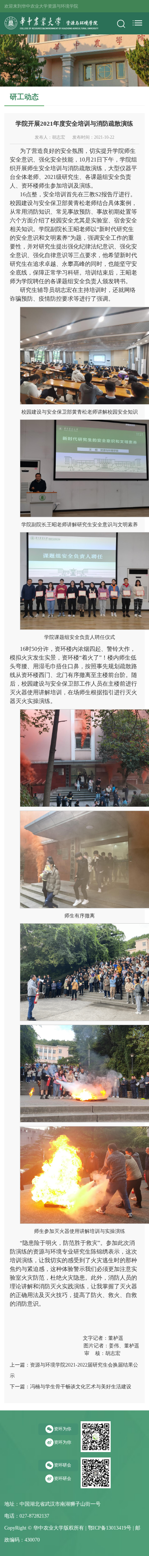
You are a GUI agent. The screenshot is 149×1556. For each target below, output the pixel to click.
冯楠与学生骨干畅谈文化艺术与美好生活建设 (80, 1386)
